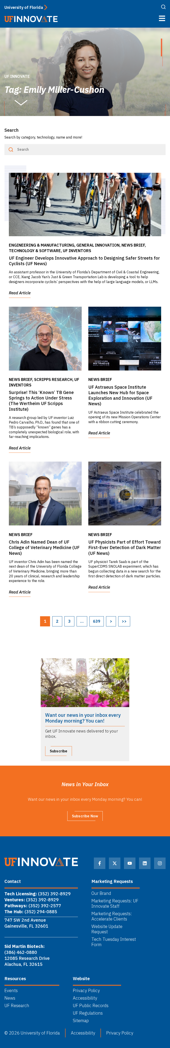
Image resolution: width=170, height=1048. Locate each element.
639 (96, 621)
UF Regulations (88, 1013)
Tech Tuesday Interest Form (113, 942)
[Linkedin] (145, 863)
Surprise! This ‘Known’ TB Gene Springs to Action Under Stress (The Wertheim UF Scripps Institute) (41, 400)
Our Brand (101, 893)
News (9, 998)
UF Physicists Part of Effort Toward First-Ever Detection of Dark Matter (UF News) (124, 547)
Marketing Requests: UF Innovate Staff (114, 903)
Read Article (20, 292)
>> (124, 621)
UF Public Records (90, 1005)
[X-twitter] (114, 863)
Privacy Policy (86, 990)
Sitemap (81, 1020)
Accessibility (85, 998)
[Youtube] (129, 863)
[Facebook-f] (99, 863)
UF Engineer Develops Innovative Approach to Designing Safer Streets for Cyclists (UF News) (84, 260)
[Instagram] (160, 863)
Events (11, 990)
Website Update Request (106, 929)
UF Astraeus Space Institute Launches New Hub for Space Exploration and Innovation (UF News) (120, 395)
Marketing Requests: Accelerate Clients (111, 916)
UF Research (16, 1005)
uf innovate (17, 76)
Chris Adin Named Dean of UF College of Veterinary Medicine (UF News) (44, 547)
